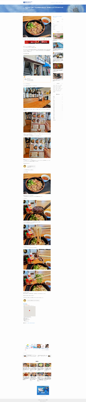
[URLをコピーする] (49, 39)
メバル (60, 89)
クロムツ (57, 88)
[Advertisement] (37, 334)
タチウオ (54, 89)
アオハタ (54, 85)
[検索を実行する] (62, 19)
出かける (54, 29)
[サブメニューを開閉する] (62, 26)
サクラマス (59, 88)
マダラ (56, 89)
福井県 (54, 100)
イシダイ (61, 85)
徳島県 (54, 107)
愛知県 (54, 96)
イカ (58, 85)
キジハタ (57, 87)
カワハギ (54, 87)
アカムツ (57, 85)
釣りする (54, 26)
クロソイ (54, 88)
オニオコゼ (54, 86)
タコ (61, 88)
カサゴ (57, 86)
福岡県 (54, 118)
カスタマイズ (59, 86)
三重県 (54, 111)
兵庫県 (54, 103)
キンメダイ (59, 87)
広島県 (54, 114)
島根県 (54, 110)
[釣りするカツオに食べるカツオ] (28, 2)
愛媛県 (54, 117)
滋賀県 (54, 104)
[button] (25, 39)
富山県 (54, 97)
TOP (53, 23)
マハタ (58, 89)
